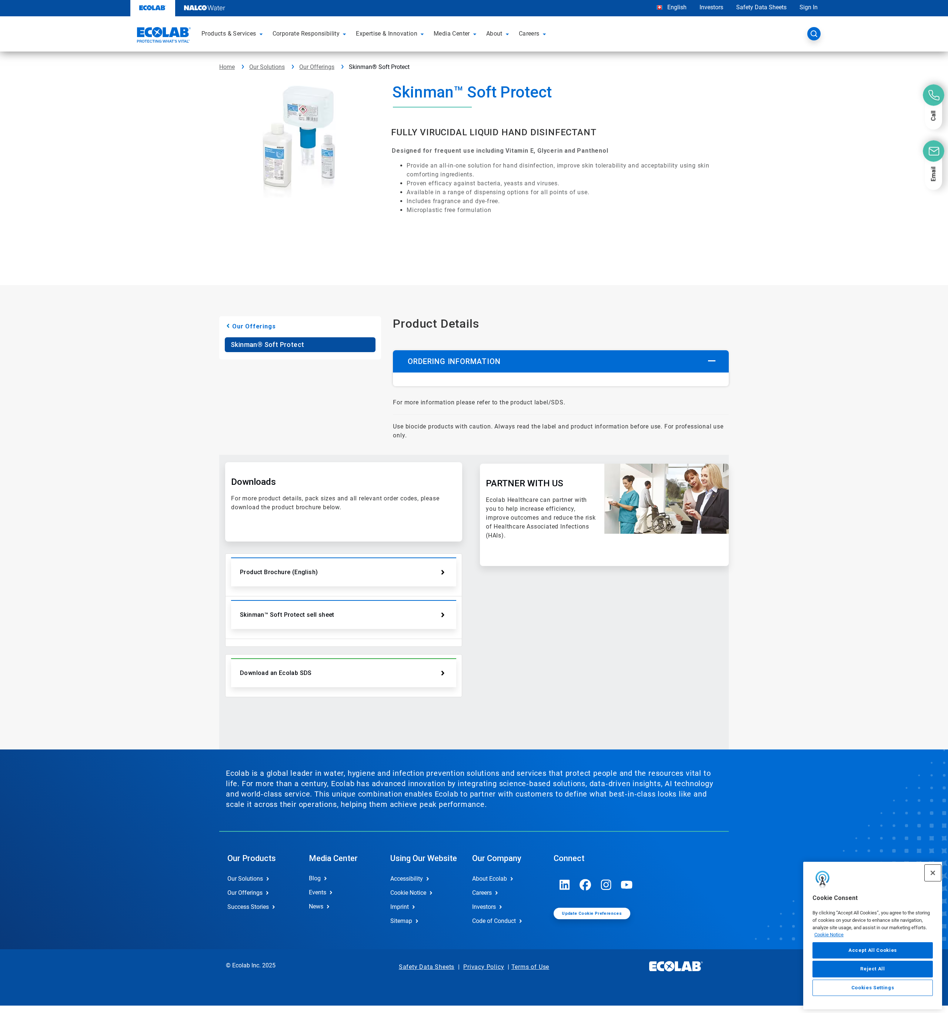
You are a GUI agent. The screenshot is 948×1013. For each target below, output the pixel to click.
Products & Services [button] (228, 33)
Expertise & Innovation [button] (386, 33)
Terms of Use (530, 966)
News (316, 906)
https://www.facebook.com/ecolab (585, 884)
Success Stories (248, 906)
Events (317, 892)
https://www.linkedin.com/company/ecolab (564, 884)
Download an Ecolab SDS (276, 672)
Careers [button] (529, 33)
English (676, 7)
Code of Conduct (494, 920)
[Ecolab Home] (163, 36)
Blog (315, 878)
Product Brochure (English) (279, 572)
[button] (262, 33)
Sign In (809, 7)
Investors (711, 7)
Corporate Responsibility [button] (306, 33)
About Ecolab (489, 878)
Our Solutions (267, 66)
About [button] (494, 33)
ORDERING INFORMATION (454, 361)
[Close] (933, 873)
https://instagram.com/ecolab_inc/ (606, 884)
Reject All (872, 968)
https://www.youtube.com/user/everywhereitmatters (627, 884)
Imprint (399, 906)
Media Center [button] (452, 33)
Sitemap (401, 920)
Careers (482, 892)
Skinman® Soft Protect (267, 344)
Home (227, 66)
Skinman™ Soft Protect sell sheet (287, 614)
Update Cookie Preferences (592, 913)
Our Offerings (316, 66)
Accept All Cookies (872, 950)
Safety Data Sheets (761, 7)
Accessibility (406, 878)
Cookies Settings (872, 987)
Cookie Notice (829, 934)
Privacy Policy (483, 966)
